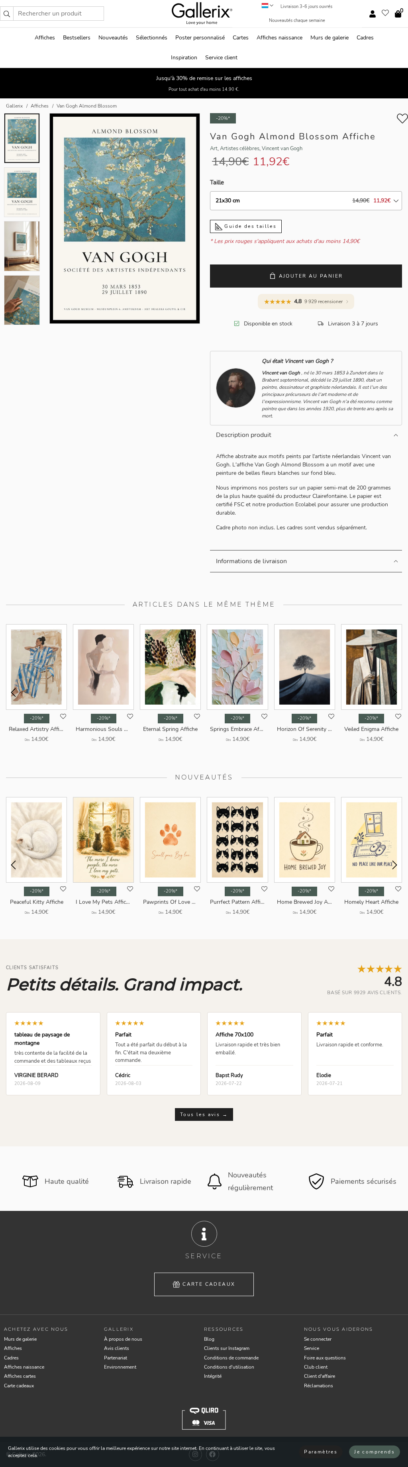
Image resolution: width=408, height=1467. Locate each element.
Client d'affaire (319, 1376)
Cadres (365, 37)
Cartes (241, 37)
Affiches (45, 37)
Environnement (120, 1367)
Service (311, 1348)
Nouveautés (113, 37)
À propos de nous (123, 1339)
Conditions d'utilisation (229, 1367)
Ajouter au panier (311, 276)
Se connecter (318, 1339)
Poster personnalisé (200, 37)
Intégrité (213, 1376)
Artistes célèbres (239, 148)
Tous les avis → (204, 1114)
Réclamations (318, 1386)
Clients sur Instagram (226, 1348)
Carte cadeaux (208, 1284)
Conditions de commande (231, 1358)
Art (214, 148)
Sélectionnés (151, 37)
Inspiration (184, 57)
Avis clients (116, 1348)
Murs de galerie (329, 37)
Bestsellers (76, 37)
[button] (6, 13)
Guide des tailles (249, 226)
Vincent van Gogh (282, 148)
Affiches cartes (20, 1376)
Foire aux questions (325, 1358)
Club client (316, 1367)
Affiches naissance (279, 37)
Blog (209, 1339)
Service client (221, 57)
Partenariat (115, 1358)
